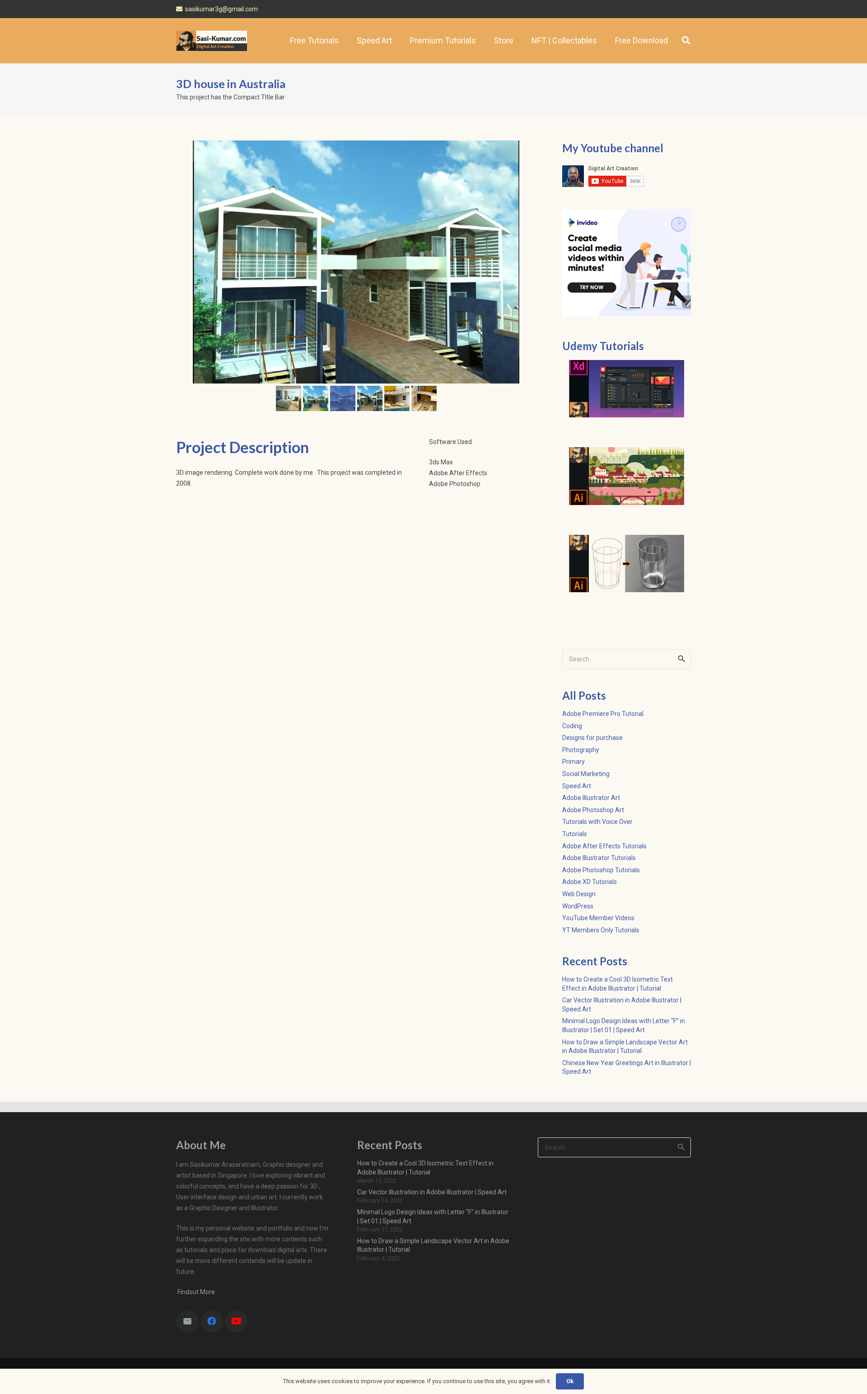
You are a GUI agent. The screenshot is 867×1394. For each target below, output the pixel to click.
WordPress (577, 906)
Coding (572, 726)
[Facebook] (211, 1321)
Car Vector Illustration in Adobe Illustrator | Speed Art (432, 1192)
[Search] (686, 40)
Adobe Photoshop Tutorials (601, 870)
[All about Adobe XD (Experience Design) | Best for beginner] (626, 389)
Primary (573, 761)
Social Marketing (586, 773)
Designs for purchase (592, 737)
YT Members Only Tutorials (600, 930)
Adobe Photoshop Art (593, 810)
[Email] (187, 1321)
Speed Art (576, 786)
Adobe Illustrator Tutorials (599, 857)
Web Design (579, 894)
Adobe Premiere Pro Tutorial (602, 713)
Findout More (195, 1292)
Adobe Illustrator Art (591, 797)
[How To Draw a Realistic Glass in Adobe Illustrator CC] (626, 564)
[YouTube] (236, 1321)
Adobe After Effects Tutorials (604, 846)
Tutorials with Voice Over (597, 821)
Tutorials (574, 833)
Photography (580, 749)
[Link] (211, 41)
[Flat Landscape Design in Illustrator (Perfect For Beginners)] (626, 476)
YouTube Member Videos (598, 918)
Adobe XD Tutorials (589, 881)
